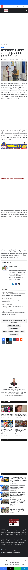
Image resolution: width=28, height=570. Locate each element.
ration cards (14, 334)
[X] (7, 339)
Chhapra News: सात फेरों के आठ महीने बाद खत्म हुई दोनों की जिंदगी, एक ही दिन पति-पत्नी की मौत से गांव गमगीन (13, 294)
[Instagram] (19, 284)
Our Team (22, 564)
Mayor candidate (14, 328)
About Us (6, 564)
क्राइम (11, 292)
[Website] (12, 284)
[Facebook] (16, 284)
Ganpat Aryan (5, 59)
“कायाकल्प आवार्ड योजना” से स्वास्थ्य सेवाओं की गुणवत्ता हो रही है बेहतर (7, 414)
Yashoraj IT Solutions (14, 562)
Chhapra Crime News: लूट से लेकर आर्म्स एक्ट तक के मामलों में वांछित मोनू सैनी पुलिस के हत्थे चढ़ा (18, 509)
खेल (11, 298)
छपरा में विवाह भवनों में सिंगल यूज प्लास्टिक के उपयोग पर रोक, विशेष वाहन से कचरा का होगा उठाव (6, 430)
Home (3, 44)
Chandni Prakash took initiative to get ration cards (14, 321)
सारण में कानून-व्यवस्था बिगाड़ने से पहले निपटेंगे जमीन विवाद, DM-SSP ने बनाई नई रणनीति (13, 307)
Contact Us (11, 564)
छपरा (6, 44)
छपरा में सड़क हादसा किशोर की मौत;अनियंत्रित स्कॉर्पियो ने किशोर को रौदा (21, 414)
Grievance (17, 564)
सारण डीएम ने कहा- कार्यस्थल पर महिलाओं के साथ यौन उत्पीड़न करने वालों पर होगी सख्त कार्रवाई (20, 430)
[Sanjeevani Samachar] (6, 10)
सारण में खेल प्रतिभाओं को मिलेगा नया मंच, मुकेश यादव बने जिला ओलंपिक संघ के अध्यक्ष (14, 300)
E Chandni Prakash (14, 325)
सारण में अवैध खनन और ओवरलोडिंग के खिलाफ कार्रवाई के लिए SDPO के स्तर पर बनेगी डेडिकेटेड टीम (13, 313)
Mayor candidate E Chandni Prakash (14, 331)
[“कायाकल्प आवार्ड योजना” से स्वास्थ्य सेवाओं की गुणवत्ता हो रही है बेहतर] (7, 408)
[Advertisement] (14, 28)
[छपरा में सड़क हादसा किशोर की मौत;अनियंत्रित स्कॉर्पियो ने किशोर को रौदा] (21, 408)
